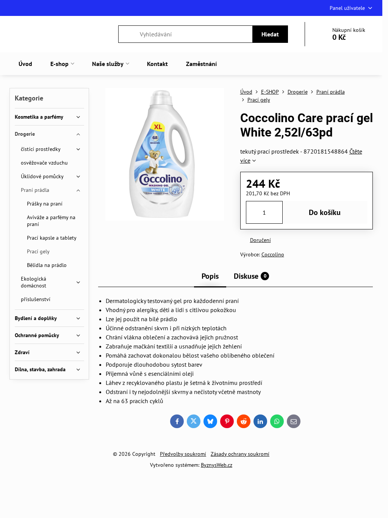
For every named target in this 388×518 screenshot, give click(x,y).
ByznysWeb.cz (216, 464)
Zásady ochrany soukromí (240, 454)
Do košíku (325, 212)
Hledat (270, 34)
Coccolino (272, 254)
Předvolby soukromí (183, 454)
